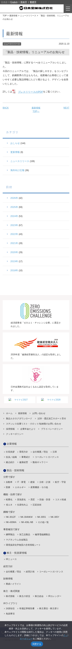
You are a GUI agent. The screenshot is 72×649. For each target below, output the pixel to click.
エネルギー (20, 487)
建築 (32, 482)
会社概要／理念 (40, 452)
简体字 (23, 2)
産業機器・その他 (39, 487)
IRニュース (11, 559)
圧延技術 (37, 504)
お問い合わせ (38, 413)
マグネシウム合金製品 (17, 539)
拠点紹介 (10, 462)
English (14, 2)
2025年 (14, 207)
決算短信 (10, 608)
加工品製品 (24, 534)
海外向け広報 (17, 170)
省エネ (9, 504)
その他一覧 (43, 522)
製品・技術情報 (15, 470)
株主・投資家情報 (17, 552)
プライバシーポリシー (52, 429)
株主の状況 (24, 596)
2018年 (14, 270)
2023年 (14, 225)
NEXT (66, 108)
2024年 (14, 216)
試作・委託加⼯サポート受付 (52, 418)
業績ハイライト (13, 584)
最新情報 (13, 15)
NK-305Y (55, 517)
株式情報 (10, 596)
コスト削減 (60, 499)
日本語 (4, 2)
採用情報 (10, 429)
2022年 (14, 234)
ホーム (9, 413)
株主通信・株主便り (49, 608)
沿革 (55, 452)
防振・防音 (45, 499)
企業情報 (12, 443)
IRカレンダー (54, 596)
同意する (36, 644)
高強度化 (21, 499)
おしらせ (15, 143)
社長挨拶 (10, 452)
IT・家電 (21, 482)
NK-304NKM (26, 517)
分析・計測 (44, 482)
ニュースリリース (28, 15)
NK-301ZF (11, 517)
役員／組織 (11, 457)
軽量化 (9, 499)
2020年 (14, 252)
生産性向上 (22, 504)
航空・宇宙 (60, 482)
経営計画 (30, 571)
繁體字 (33, 2)
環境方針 (23, 452)
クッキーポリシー (14, 434)
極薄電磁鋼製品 (42, 534)
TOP (5, 15)
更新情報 (15, 152)
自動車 (9, 482)
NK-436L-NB (27, 522)
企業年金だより (27, 429)
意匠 (32, 499)
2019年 (14, 261)
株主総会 (39, 596)
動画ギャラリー (40, 462)
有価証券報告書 (26, 608)
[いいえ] (67, 635)
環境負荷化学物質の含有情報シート (23, 545)
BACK (6, 108)
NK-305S (41, 517)
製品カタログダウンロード (19, 418)
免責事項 (10, 613)
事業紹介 (25, 457)
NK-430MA (11, 522)
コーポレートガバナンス (47, 457)
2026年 (14, 198)
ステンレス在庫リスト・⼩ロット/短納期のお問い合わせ (33, 423)
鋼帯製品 (10, 534)
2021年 (14, 243)
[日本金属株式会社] (36, 8)
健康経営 (23, 462)
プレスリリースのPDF (30, 91)
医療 (8, 487)
